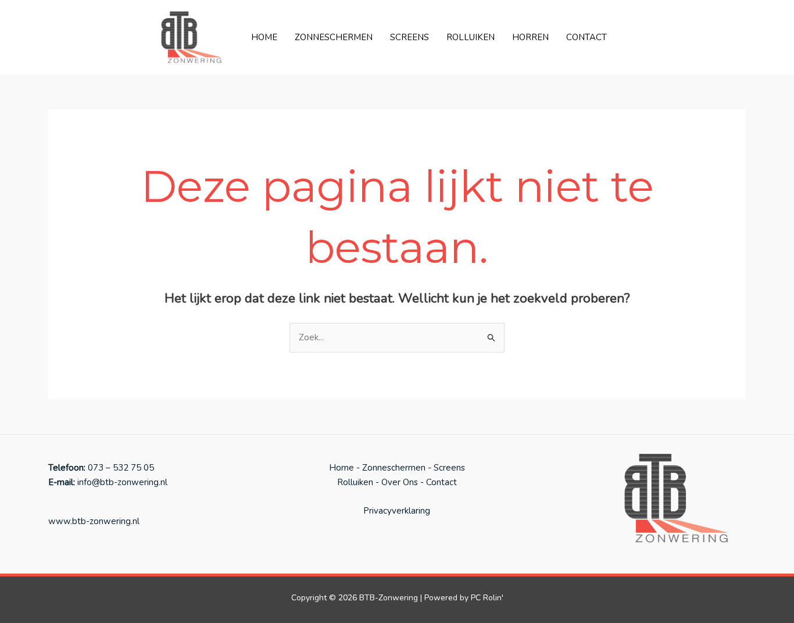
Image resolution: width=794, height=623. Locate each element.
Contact (586, 37)
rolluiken (470, 37)
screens (409, 37)
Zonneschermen (334, 37)
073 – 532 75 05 (121, 468)
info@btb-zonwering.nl (121, 482)
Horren (530, 37)
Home (264, 37)
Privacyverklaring (396, 511)
